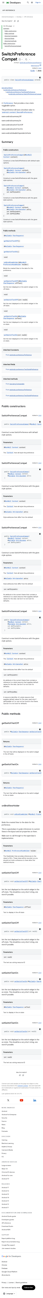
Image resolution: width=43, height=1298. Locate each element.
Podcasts (5, 1131)
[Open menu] (3, 2)
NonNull (28, 155)
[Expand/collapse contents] (14, 26)
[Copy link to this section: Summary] (15, 142)
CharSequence (18, 236)
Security (4, 1118)
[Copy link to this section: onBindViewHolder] (22, 806)
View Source (35, 66)
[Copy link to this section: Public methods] (22, 714)
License (11, 1282)
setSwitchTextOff (11, 281)
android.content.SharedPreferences (17, 112)
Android (4, 1111)
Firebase (4, 1268)
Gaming (4, 1140)
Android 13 (5, 1201)
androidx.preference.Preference (15, 90)
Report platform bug (8, 1238)
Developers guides (8, 1220)
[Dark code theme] (40, 77)
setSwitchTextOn (10, 316)
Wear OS (5, 1169)
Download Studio (7, 1226)
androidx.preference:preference (30, 63)
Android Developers (8, 17)
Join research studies (9, 1248)
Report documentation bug (11, 1242)
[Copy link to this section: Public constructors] (27, 406)
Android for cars (7, 1175)
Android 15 (5, 1194)
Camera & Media (7, 1150)
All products (6, 1275)
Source (4, 1121)
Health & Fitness (7, 1147)
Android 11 (5, 1207)
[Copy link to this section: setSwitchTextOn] (20, 973)
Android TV (5, 1179)
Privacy (4, 1153)
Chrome (4, 1265)
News (3, 1124)
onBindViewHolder (11, 262)
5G (3, 1157)
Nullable (11, 172)
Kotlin (32, 71)
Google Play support (8, 1245)
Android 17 (5, 1187)
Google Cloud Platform (9, 1272)
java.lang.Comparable (17, 384)
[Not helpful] (18, 21)
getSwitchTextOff (11, 241)
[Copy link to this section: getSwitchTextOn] (20, 764)
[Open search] (28, 2)
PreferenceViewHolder (12, 265)
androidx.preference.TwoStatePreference (21, 92)
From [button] (19, 355)
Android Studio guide (9, 1216)
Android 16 (5, 1191)
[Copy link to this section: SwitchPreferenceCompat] (29, 416)
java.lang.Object (7, 88)
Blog (3, 1128)
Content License (23, 1086)
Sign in (37, 2)
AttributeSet (20, 172)
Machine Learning (8, 1143)
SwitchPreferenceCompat (24, 80)
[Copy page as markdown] (26, 59)
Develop (19, 17)
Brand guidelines (21, 1282)
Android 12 (5, 1204)
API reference (9, 10)
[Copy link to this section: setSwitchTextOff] (21, 873)
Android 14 (5, 1197)
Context (6, 157)
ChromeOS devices (8, 1172)
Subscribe (28, 1288)
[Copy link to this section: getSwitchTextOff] (21, 723)
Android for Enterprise (9, 1114)
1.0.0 (39, 68)
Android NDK (6, 1230)
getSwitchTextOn (10, 252)
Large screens (6, 1165)
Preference (8, 103)
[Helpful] (14, 21)
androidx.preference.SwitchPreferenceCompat (25, 94)
